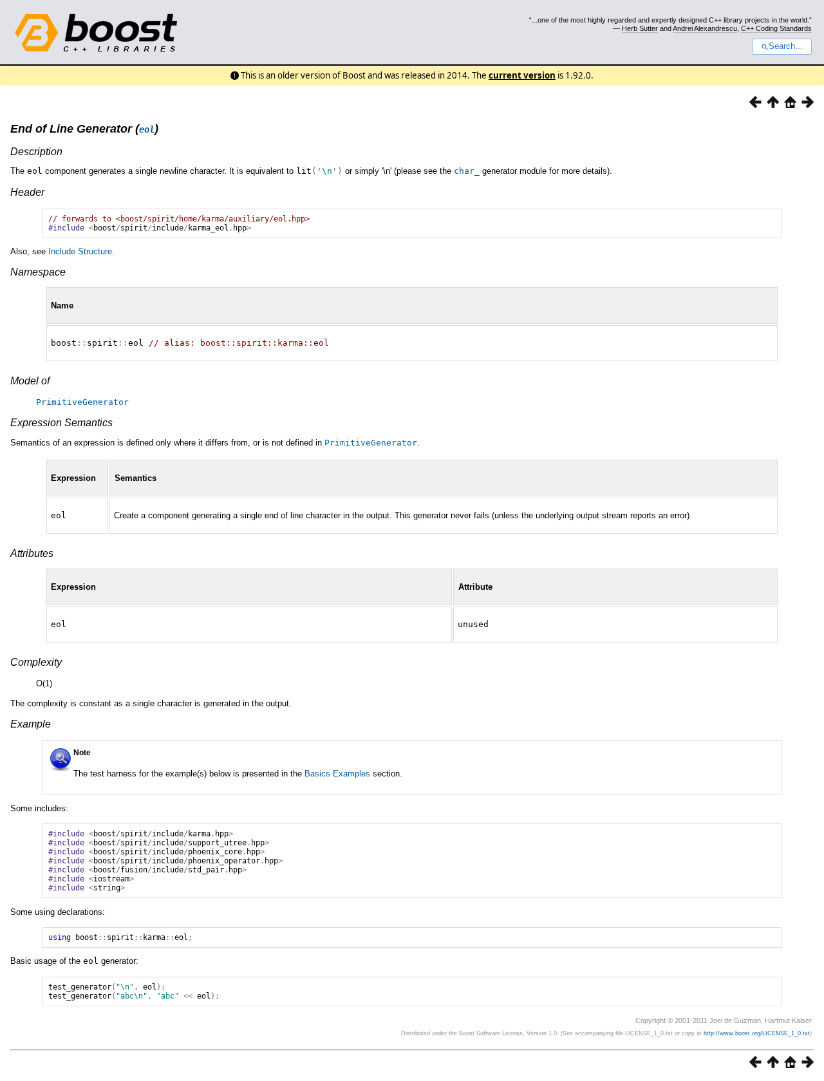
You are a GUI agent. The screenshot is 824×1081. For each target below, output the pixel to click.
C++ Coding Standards (776, 28)
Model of (30, 380)
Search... (786, 46)
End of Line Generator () (84, 128)
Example (30, 724)
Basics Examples (337, 773)
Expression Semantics (61, 422)
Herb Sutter (640, 28)
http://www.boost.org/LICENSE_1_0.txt (757, 1033)
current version (522, 75)
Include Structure (80, 251)
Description (36, 151)
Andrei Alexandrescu (705, 28)
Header (27, 192)
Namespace (38, 272)
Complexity (36, 662)
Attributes (31, 553)
